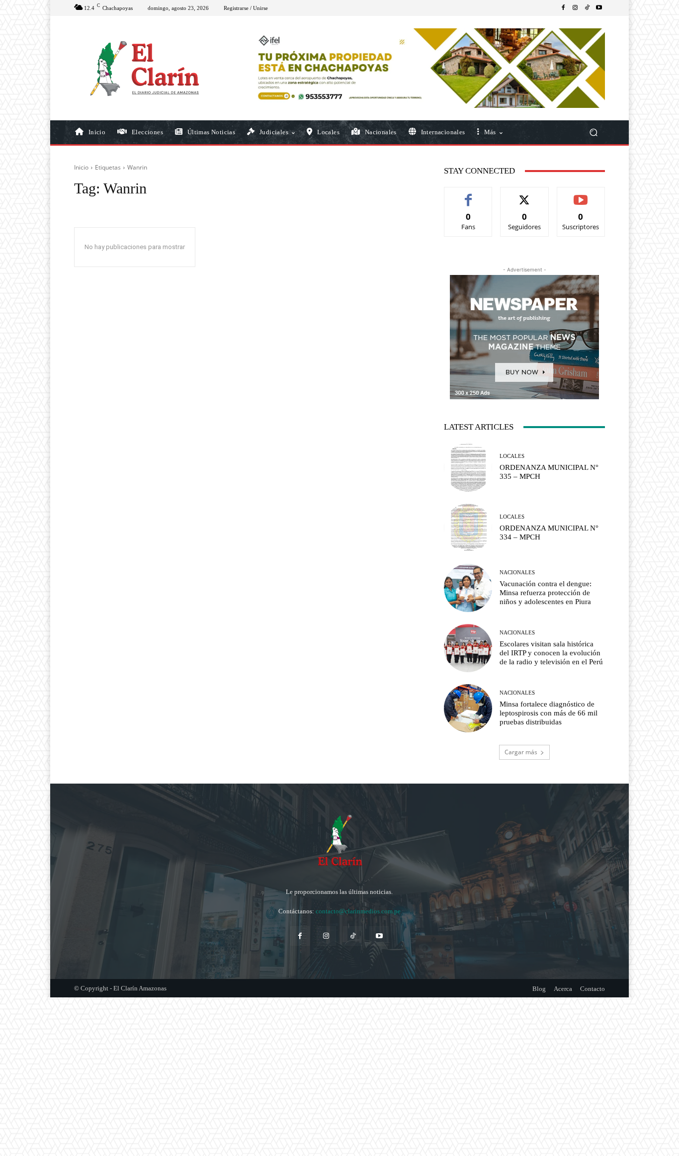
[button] (593, 132)
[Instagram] (575, 8)
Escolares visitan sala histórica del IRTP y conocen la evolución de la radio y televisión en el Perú (551, 653)
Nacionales (517, 572)
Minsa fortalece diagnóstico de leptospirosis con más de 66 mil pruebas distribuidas (548, 713)
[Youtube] (599, 8)
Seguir (524, 194)
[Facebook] (563, 8)
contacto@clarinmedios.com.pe (358, 911)
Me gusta (468, 194)
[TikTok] (587, 8)
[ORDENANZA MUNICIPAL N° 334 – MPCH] (468, 528)
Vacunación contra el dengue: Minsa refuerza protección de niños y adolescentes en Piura (546, 593)
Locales (512, 456)
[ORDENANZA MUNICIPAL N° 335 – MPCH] (468, 467)
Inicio (81, 167)
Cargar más (521, 752)
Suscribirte (581, 194)
